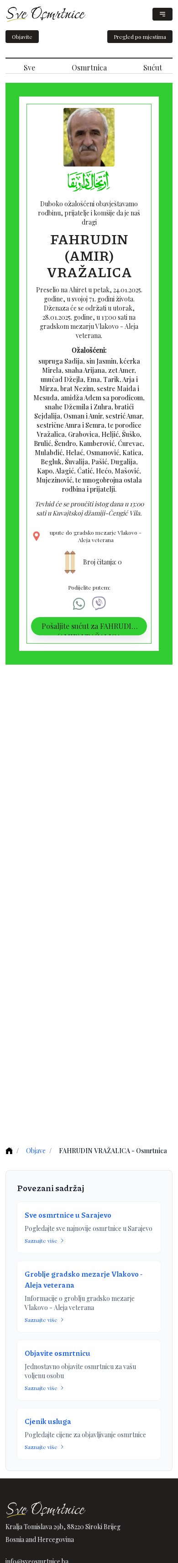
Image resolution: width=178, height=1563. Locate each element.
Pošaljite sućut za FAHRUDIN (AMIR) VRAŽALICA (89, 628)
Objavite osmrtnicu (57, 1353)
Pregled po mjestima (140, 36)
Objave (36, 1150)
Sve (29, 67)
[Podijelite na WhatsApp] (79, 603)
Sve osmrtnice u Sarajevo (68, 1214)
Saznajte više (41, 1240)
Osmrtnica (89, 67)
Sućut (152, 67)
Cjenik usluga (48, 1421)
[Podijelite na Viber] (99, 603)
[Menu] (162, 14)
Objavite (22, 36)
